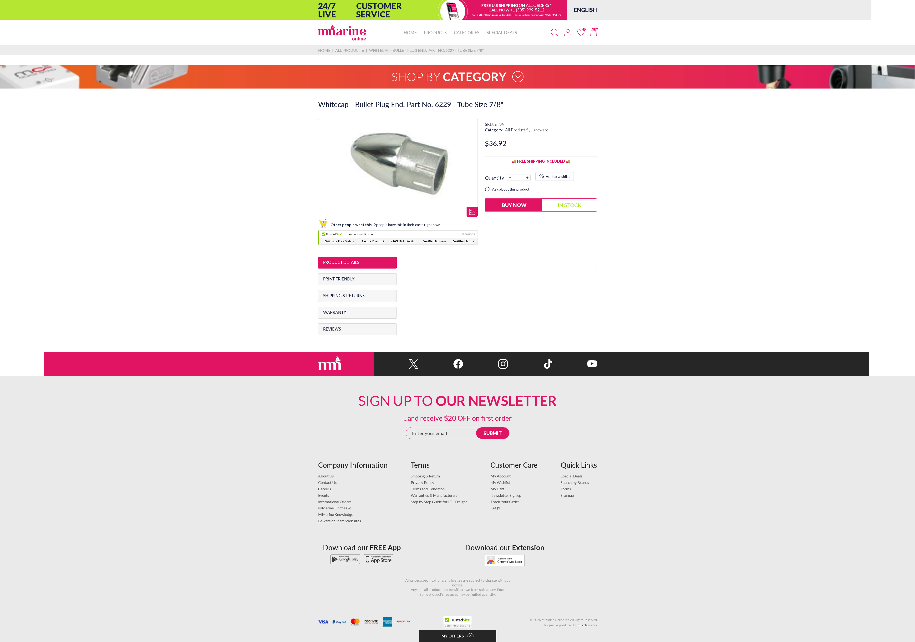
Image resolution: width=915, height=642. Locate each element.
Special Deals (571, 476)
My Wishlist (500, 482)
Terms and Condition (428, 489)
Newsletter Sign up (505, 495)
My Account (500, 476)
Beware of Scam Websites (339, 520)
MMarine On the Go (334, 508)
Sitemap (567, 495)
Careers (324, 489)
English (585, 9)
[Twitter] (396, 364)
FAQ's (495, 508)
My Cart (497, 489)
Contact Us (327, 482)
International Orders (334, 501)
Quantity (494, 178)
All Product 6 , (518, 129)
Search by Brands (575, 482)
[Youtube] (574, 364)
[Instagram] (485, 364)
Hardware (539, 129)
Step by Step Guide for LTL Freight (439, 501)
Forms (566, 489)
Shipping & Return (425, 476)
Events (323, 495)
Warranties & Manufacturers (434, 495)
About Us (326, 476)
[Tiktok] (530, 364)
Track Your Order (504, 501)
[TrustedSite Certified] (457, 622)
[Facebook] (440, 364)
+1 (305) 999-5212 (527, 9)
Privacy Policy (422, 482)
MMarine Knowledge (335, 514)
